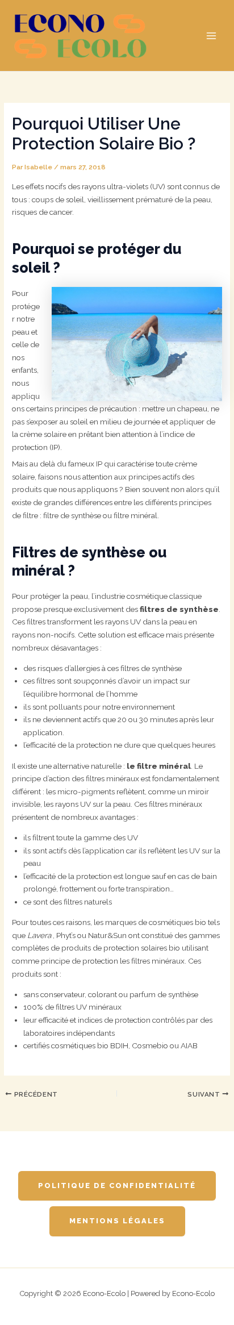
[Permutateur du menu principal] (211, 35)
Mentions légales (117, 1220)
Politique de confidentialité (117, 1185)
